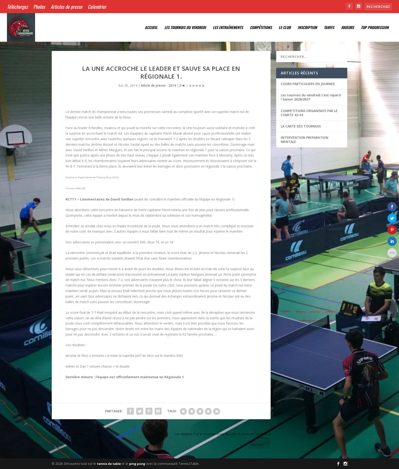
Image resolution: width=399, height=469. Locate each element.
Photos (39, 6)
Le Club (285, 28)
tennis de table (109, 464)
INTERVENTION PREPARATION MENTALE (304, 139)
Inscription (307, 28)
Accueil (151, 28)
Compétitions (261, 28)
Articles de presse (66, 6)
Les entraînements (228, 28)
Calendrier (97, 6)
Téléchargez (17, 6)
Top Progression (375, 28)
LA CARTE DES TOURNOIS (301, 126)
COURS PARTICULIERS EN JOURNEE (308, 84)
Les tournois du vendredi (185, 28)
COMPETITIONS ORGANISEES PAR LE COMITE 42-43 (309, 113)
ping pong (137, 464)
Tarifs (329, 28)
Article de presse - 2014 (158, 85)
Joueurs (347, 28)
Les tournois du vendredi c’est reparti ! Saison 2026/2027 (311, 97)
